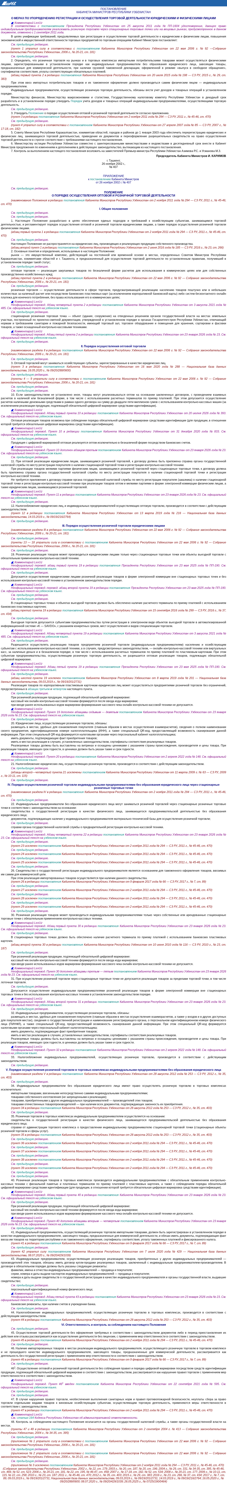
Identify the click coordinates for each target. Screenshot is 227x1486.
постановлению (101, 179)
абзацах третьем (39, 689)
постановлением (52, 26)
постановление (72, 1073)
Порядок (77, 101)
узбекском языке (57, 308)
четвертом (59, 689)
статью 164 (25, 1417)
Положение (36, 113)
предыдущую (25, 44)
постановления (71, 75)
